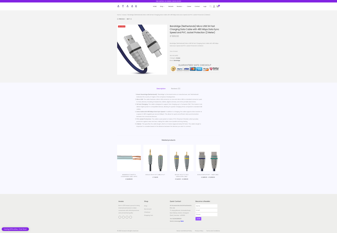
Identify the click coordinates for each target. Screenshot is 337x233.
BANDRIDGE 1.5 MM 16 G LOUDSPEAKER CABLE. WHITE (129, 175)
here (182, 221)
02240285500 (176, 219)
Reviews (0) (175, 88)
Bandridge (177, 60)
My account (148, 209)
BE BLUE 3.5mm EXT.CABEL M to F (155, 175)
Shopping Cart (148, 215)
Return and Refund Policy (184, 231)
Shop (145, 206)
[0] (217, 6)
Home (119, 15)
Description (161, 88)
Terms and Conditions (213, 231)
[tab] (161, 88)
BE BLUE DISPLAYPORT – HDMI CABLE (207, 175)
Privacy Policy (199, 231)
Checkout (147, 212)
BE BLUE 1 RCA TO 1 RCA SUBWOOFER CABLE (181, 175)
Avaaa (124, 15)
